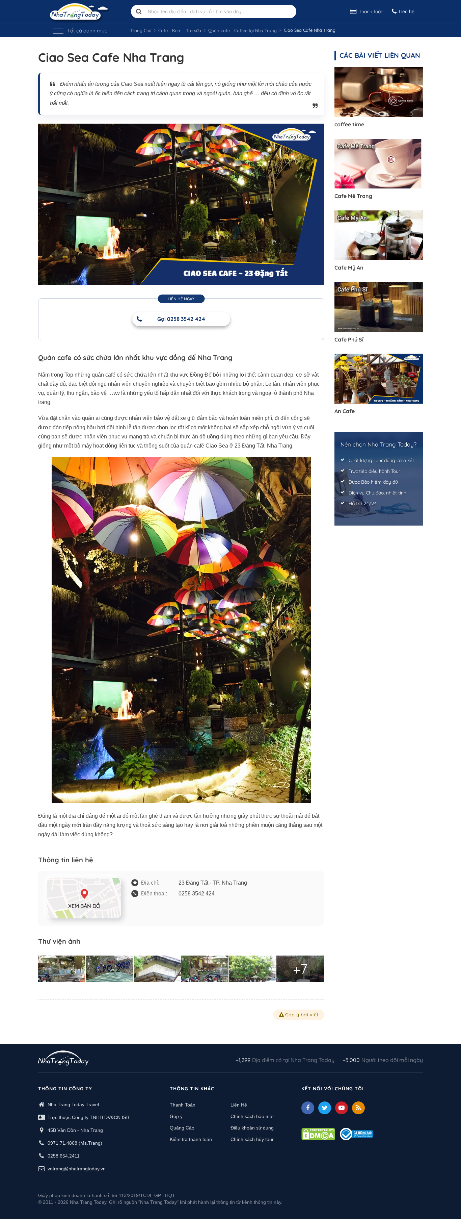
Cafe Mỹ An (348, 267)
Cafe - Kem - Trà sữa (179, 30)
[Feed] (358, 1107)
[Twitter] (324, 1107)
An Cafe (344, 411)
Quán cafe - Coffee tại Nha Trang (242, 30)
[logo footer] (63, 1058)
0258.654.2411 (64, 1156)
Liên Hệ (239, 1105)
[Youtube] (341, 1107)
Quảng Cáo (182, 1128)
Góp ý (176, 1116)
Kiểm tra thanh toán (191, 1139)
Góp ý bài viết (302, 1015)
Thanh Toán (182, 1105)
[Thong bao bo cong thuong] (356, 1134)
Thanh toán (371, 11)
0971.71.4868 (62, 1143)
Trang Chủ (140, 30)
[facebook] (307, 1107)
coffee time (349, 124)
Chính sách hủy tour (252, 1139)
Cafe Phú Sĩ (348, 339)
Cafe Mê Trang (353, 196)
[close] (443, 136)
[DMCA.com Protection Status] (318, 1134)
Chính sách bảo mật (252, 1116)
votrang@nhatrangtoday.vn (77, 1168)
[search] (139, 11)
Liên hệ (406, 11)
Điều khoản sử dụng (252, 1128)
